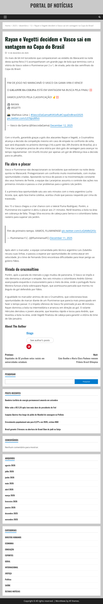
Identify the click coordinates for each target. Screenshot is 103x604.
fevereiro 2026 (11, 501)
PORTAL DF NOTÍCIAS (51, 5)
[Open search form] (99, 17)
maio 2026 (9, 483)
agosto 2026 (10, 465)
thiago (29, 333)
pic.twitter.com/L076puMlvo (23, 118)
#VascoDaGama (40, 114)
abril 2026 (9, 489)
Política (8, 579)
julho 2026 (9, 471)
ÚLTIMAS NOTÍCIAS (12, 591)
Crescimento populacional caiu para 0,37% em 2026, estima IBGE (32, 421)
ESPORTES (9, 555)
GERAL (7, 561)
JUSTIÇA (8, 573)
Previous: (24, 358)
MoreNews (61, 601)
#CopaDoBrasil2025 (71, 114)
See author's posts (40, 340)
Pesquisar (10, 374)
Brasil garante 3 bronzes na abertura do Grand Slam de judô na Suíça (33, 429)
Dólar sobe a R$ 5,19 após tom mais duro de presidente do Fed (30, 407)
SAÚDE (7, 585)
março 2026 (10, 495)
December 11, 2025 (61, 238)
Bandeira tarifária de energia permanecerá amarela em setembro (31, 400)
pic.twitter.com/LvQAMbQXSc (79, 230)
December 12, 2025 (61, 125)
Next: (78, 358)
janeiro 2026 (10, 507)
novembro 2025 (11, 519)
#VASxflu (54, 114)
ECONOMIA (9, 543)
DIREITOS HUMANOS (13, 537)
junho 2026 (9, 477)
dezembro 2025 (11, 513)
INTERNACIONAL (11, 567)
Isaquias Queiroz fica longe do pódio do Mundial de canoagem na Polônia (34, 414)
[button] (5, 17)
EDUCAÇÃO (9, 549)
